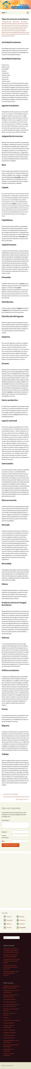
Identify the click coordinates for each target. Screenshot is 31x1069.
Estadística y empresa (9, 1035)
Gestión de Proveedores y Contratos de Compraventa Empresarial (10, 967)
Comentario (6, 820)
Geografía (9, 920)
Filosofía (22, 924)
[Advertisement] (19, 71)
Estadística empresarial (9, 1032)
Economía (16, 21)
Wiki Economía (6, 1065)
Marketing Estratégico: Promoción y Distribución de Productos (11, 973)
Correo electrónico (5, 836)
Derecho (9, 927)
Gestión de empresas (9, 1038)
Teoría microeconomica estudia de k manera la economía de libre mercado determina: (15, 34)
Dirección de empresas (9, 1002)
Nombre (4, 832)
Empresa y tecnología (9, 1030)
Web (3, 841)
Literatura (22, 920)
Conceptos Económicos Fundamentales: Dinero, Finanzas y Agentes (11, 960)
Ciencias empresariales (9, 999)
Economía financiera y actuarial (11, 1020)
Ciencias (9, 916)
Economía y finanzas (8, 1023)
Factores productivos (20, 25)
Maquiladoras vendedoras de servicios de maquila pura (16, 798)
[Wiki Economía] (15, 5)
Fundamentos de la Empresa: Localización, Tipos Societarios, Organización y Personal (11, 950)
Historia (9, 924)
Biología (22, 916)
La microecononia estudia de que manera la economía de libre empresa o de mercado (15, 28)
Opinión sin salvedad (10, 794)
